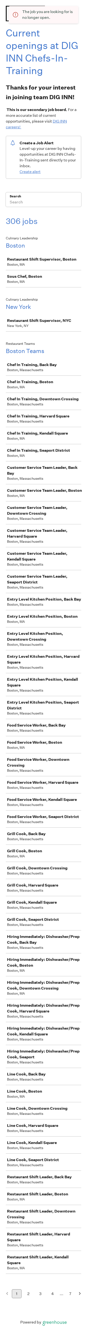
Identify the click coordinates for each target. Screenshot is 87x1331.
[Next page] (80, 1294)
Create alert (30, 171)
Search (15, 196)
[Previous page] (7, 1294)
